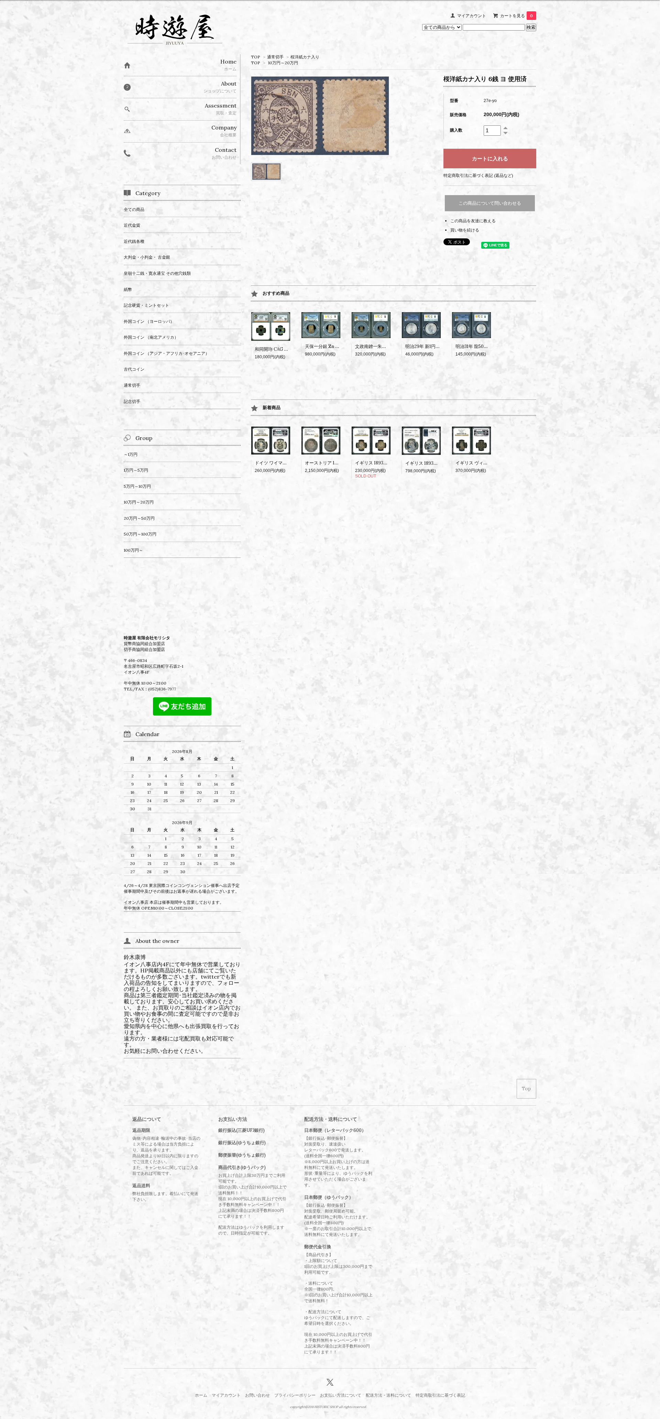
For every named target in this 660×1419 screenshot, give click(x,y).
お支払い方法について (340, 1395)
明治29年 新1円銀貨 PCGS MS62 (438, 346)
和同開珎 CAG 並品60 (276, 349)
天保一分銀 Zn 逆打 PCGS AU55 (337, 346)
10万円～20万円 (283, 62)
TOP (255, 56)
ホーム (201, 1395)
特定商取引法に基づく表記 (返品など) (478, 175)
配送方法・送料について (388, 1395)
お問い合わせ (257, 1395)
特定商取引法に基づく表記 (440, 1395)
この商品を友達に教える (473, 220)
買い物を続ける (464, 230)
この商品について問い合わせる (490, 203)
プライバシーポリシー (295, 1395)
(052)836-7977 (162, 688)
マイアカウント (471, 15)
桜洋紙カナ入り (304, 56)
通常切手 (275, 56)
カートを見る (516, 15)
